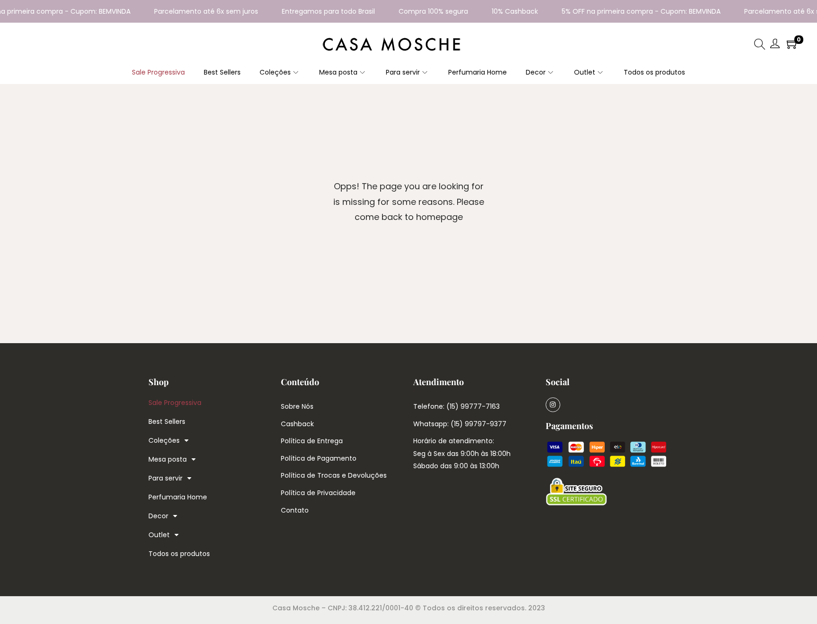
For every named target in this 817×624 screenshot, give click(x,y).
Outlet (159, 535)
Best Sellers (166, 421)
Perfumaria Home (177, 497)
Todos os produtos (179, 553)
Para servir (165, 478)
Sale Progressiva (174, 402)
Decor (158, 516)
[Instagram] (553, 404)
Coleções (164, 440)
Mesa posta (167, 459)
